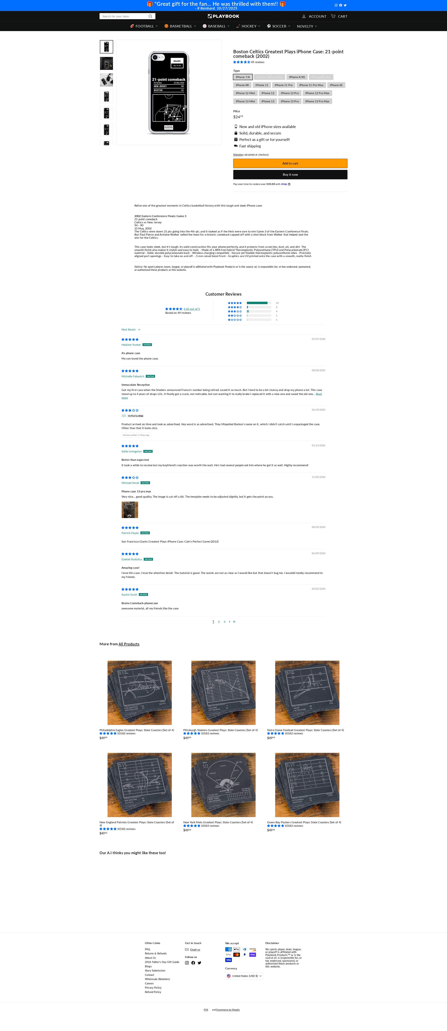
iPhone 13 (268, 101)
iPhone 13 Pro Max (317, 101)
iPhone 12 (268, 93)
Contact (149, 974)
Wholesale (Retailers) (157, 979)
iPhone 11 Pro (284, 85)
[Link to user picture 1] (130, 509)
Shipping (238, 154)
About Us (150, 957)
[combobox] (127, 16)
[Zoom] (168, 92)
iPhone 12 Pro (290, 93)
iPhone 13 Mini (245, 101)
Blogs (148, 966)
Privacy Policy (153, 987)
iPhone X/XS (297, 77)
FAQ (147, 949)
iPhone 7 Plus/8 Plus (270, 77)
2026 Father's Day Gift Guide (162, 961)
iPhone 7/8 (243, 77)
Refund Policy (153, 991)
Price (236, 111)
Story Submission (155, 970)
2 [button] (219, 621)
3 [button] (224, 621)
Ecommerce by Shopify (228, 1009)
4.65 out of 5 (192, 308)
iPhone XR (242, 85)
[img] (130, 339)
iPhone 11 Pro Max (311, 85)
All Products (129, 644)
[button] (242, 62)
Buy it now (290, 174)
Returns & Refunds (156, 953)
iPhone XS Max (321, 77)
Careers (149, 983)
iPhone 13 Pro (290, 101)
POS (206, 1009)
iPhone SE (336, 85)
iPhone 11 (261, 85)
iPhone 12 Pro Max (317, 93)
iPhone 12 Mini (245, 93)
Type (236, 70)
